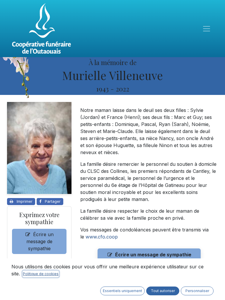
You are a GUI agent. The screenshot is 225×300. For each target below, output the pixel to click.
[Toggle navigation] (207, 28)
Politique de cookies (41, 274)
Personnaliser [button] (197, 291)
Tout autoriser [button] (163, 291)
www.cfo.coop (102, 237)
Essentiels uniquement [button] (122, 291)
